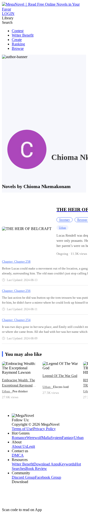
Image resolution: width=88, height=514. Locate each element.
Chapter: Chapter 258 (16, 261)
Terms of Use (22, 429)
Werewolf (34, 438)
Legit (31, 446)
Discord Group (23, 477)
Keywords (67, 464)
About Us (19, 446)
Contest (17, 31)
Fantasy (68, 438)
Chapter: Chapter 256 (16, 291)
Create (17, 40)
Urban (62, 227)
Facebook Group (48, 477)
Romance (19, 438)
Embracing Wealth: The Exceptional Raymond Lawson (18, 383)
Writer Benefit (22, 35)
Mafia (46, 438)
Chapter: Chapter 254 (16, 320)
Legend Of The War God (60, 376)
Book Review (36, 468)
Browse (18, 48)
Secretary (64, 219)
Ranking (18, 44)
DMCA (18, 455)
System (56, 438)
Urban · (7, 391)
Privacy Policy (44, 429)
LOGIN (8, 14)
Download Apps (46, 464)
